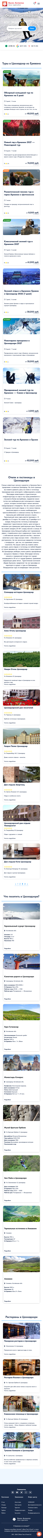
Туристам (17, 1507)
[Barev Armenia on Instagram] (25, 1492)
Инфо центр (32, 1497)
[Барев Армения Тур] (13, 4)
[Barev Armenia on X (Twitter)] (21, 1492)
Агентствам (18, 1502)
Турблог (4, 1510)
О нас (3, 1502)
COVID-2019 (31, 1502)
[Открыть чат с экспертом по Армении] (39, 1534)
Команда (4, 1507)
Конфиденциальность (34, 1513)
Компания (5, 1497)
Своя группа (18, 1505)
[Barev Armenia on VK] (30, 1492)
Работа (3, 1513)
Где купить (17, 1513)
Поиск (32, 28)
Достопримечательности (34, 1505)
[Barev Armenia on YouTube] (17, 1492)
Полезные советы (33, 1507)
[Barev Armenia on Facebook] (12, 1492)
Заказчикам (19, 1497)
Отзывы (4, 1505)
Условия (30, 1510)
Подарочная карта (20, 1510)
